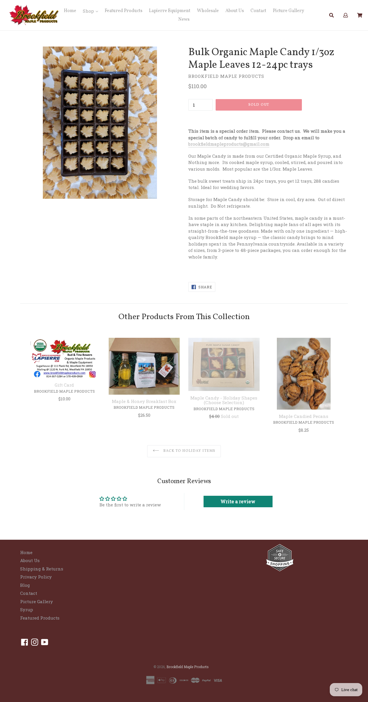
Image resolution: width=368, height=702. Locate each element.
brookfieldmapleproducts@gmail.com (228, 144)
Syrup (26, 609)
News (183, 19)
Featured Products (123, 11)
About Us (234, 11)
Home (70, 11)
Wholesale (208, 11)
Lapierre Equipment (169, 11)
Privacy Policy (36, 577)
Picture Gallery (288, 11)
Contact (258, 11)
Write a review (238, 501)
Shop (89, 11)
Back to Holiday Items (188, 451)
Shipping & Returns (41, 569)
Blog (25, 585)
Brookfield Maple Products (187, 666)
